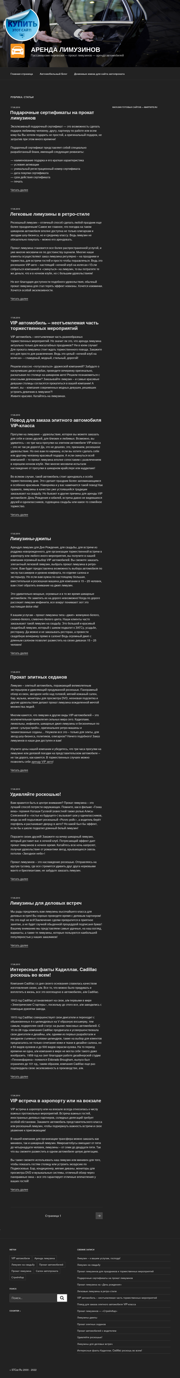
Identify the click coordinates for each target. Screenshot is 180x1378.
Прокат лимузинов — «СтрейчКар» (97, 1311)
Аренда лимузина (44, 1258)
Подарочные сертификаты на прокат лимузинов (52, 115)
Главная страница (22, 73)
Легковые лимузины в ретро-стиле (50, 214)
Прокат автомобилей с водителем (96, 1330)
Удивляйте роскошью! (35, 794)
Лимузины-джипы (30, 538)
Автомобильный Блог (53, 73)
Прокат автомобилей (51, 1264)
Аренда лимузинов (65, 49)
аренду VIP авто (42, 762)
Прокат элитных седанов (38, 676)
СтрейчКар (17, 1277)
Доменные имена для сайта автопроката (99, 73)
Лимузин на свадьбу (23, 1264)
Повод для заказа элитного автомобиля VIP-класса (55, 423)
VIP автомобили (20, 1258)
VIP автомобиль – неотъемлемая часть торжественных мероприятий (54, 325)
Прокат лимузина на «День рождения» (99, 1284)
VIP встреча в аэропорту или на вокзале (55, 1100)
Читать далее (19, 190)
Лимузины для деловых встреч (46, 903)
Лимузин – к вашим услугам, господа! (98, 1258)
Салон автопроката (47, 1271)
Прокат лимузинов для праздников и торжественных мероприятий (115, 1271)
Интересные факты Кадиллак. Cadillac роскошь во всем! (53, 972)
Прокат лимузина (21, 1271)
